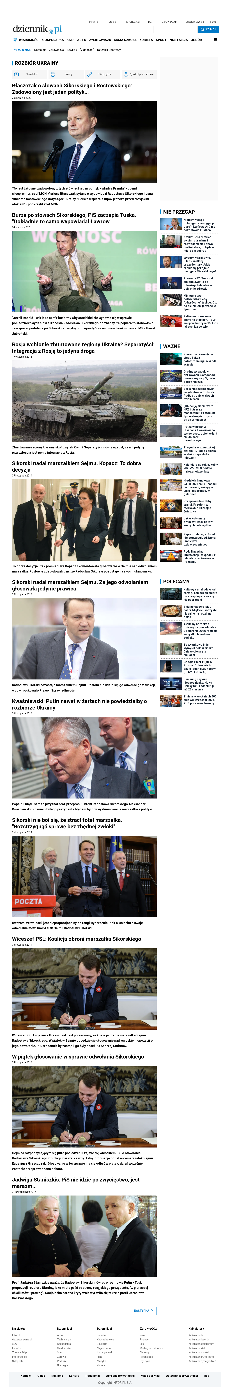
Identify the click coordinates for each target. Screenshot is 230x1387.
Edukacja (102, 1343)
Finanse (144, 1339)
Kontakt (26, 1375)
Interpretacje (19, 1356)
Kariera (74, 1375)
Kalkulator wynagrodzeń (202, 1361)
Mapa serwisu (150, 1375)
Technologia (64, 1339)
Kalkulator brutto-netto (202, 1356)
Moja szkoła (104, 1348)
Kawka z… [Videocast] (80, 50)
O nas (41, 1375)
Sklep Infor (18, 1361)
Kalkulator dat (196, 1335)
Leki (142, 1343)
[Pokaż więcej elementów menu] (216, 40)
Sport (60, 1352)
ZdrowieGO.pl (169, 21)
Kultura (101, 1365)
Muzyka (101, 1361)
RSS (206, 1375)
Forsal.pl (17, 1348)
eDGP (15, 1343)
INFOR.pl (94, 21)
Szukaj (210, 29)
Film (99, 1356)
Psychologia (146, 1356)
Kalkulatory (196, 1328)
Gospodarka (64, 1343)
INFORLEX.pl (133, 21)
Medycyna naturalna (151, 1348)
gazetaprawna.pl (195, 21)
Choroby (144, 1352)
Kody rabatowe (105, 1339)
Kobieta (101, 1335)
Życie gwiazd (104, 1352)
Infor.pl (16, 1335)
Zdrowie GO (56, 50)
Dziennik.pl (64, 1328)
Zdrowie (61, 1356)
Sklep (213, 21)
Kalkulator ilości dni (199, 1339)
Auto (60, 1335)
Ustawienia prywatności (182, 1375)
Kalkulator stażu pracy (201, 1343)
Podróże (62, 1361)
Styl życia (145, 1361)
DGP (150, 21)
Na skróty (18, 1328)
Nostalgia (40, 50)
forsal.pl (112, 21)
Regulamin (93, 1375)
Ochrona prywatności (120, 1375)
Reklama (57, 1375)
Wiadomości (64, 1348)
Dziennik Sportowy (109, 50)
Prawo (143, 1335)
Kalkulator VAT (197, 1348)
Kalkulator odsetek (199, 1352)
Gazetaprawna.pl (22, 1339)
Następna (141, 1310)
